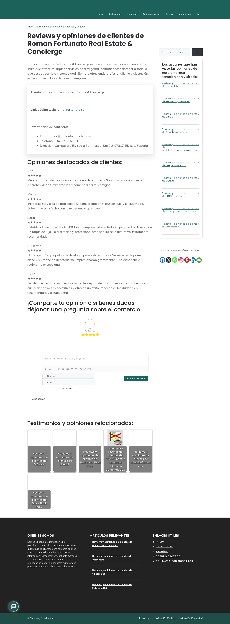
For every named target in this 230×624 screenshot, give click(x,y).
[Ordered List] (63, 369)
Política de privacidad (191, 618)
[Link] (81, 369)
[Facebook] (162, 260)
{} (85, 368)
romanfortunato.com (72, 109)
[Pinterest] (187, 260)
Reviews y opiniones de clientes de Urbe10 (180, 115)
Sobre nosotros (151, 13)
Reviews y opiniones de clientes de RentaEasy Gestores (180, 100)
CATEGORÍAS (164, 546)
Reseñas (132, 13)
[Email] (199, 260)
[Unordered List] (67, 369)
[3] (52, 388)
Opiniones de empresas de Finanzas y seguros (60, 26)
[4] (55, 388)
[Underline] (54, 369)
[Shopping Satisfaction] (69, 4)
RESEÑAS (162, 551)
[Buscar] (197, 52)
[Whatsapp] (174, 260)
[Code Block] (76, 369)
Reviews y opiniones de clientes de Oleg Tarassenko (180, 164)
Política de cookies (165, 618)
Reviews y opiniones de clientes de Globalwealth (180, 225)
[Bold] (45, 369)
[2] (48, 388)
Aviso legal (145, 618)
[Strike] (59, 369)
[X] (168, 260)
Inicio (100, 13)
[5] (59, 388)
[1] (44, 388)
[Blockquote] (72, 369)
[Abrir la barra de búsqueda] (198, 14)
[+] (89, 368)
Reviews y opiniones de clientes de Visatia (180, 179)
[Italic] (50, 369)
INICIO (160, 541)
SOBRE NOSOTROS (168, 556)
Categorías (115, 13)
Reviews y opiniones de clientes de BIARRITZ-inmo (180, 195)
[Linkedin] (193, 260)
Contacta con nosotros (178, 13)
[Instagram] (181, 260)
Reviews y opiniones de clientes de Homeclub (180, 85)
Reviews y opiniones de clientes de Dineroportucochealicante (180, 210)
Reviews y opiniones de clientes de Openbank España (180, 131)
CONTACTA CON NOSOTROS (174, 561)
